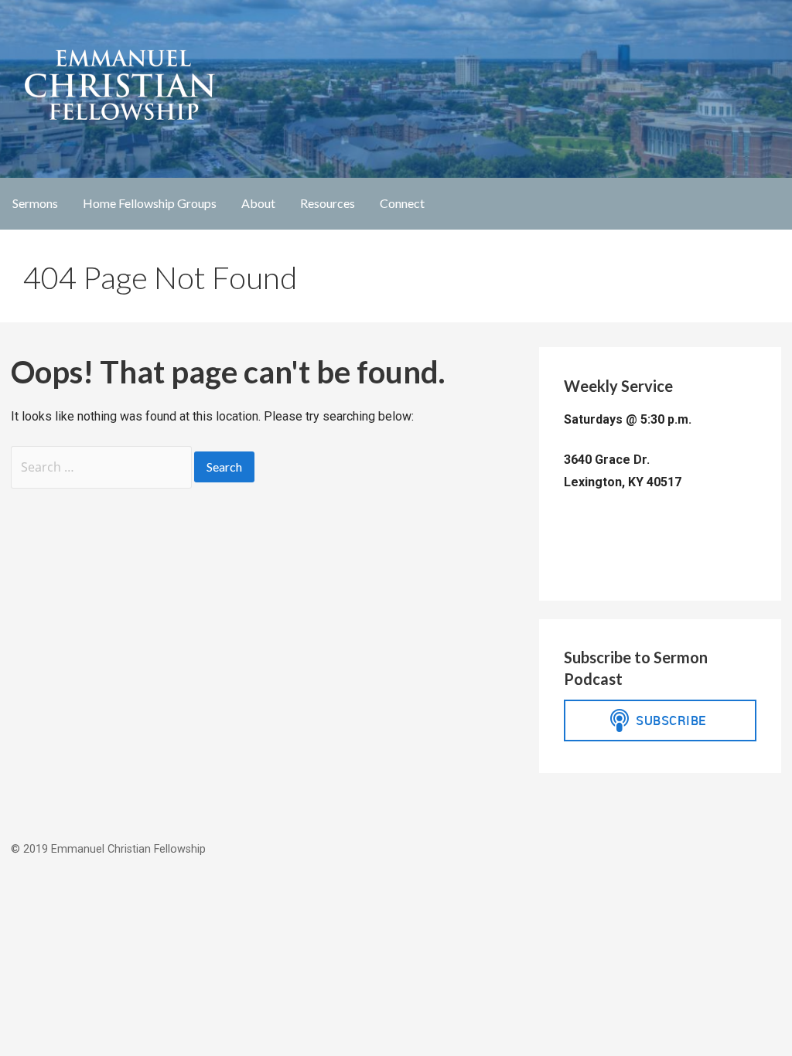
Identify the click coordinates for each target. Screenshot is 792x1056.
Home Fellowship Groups (150, 203)
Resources (327, 203)
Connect (402, 203)
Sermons (35, 203)
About (258, 203)
